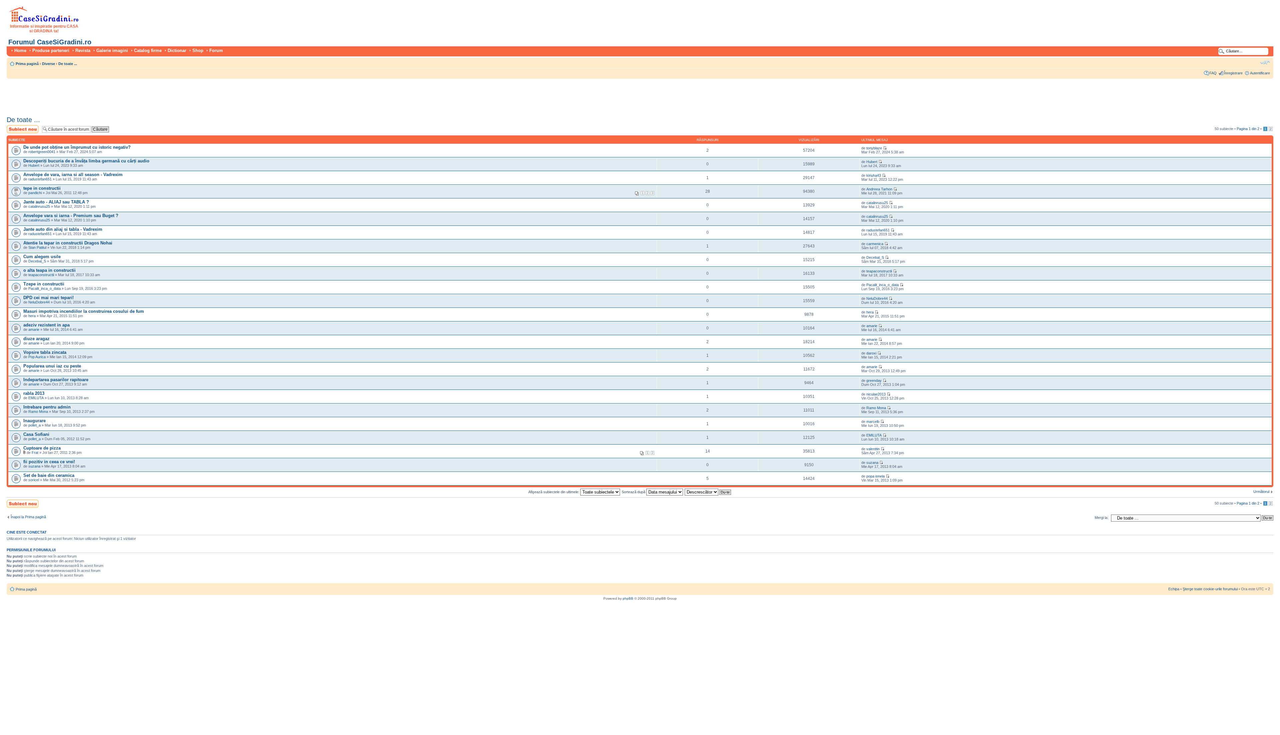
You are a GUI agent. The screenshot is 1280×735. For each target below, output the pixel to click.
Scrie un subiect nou (20, 129)
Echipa (1173, 589)
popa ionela (875, 476)
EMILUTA (36, 398)
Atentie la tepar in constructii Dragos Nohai (67, 242)
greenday (874, 381)
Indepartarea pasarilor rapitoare (55, 379)
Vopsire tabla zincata (44, 352)
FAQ (1213, 73)
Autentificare (1260, 73)
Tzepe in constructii (43, 283)
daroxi (871, 353)
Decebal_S (37, 261)
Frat (35, 453)
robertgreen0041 (41, 152)
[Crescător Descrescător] (708, 492)
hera (32, 316)
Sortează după (634, 492)
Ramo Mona (38, 412)
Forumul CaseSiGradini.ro (49, 42)
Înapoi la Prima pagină (28, 517)
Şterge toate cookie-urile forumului (1210, 589)
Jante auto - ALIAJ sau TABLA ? (56, 201)
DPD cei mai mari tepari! (48, 297)
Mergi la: (1101, 518)
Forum (216, 50)
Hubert (33, 165)
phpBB (628, 598)
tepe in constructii (42, 188)
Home (20, 50)
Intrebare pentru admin (47, 407)
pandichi (35, 193)
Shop (197, 50)
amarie (33, 329)
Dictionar (177, 50)
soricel (33, 480)
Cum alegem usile (42, 256)
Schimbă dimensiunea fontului (1265, 62)
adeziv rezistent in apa (46, 324)
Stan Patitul (37, 247)
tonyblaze (874, 148)
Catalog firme (148, 50)
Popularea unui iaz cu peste (52, 366)
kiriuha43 (873, 175)
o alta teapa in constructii (49, 270)
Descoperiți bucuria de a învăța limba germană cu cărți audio (86, 160)
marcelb (872, 422)
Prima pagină (27, 64)
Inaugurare (34, 420)
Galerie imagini (112, 50)
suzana (34, 466)
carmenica (874, 244)
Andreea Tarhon (879, 189)
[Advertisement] (128, 95)
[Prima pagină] (44, 20)
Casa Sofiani (36, 434)
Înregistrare (1233, 73)
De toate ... (67, 64)
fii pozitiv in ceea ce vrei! (49, 461)
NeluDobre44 (39, 302)
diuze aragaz (36, 338)
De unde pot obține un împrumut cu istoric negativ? (77, 147)
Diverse (48, 64)
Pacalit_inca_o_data (44, 288)
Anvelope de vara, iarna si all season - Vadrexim (73, 174)
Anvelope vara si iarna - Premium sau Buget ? (70, 215)
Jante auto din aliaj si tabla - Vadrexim (62, 229)
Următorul (1261, 492)
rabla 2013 (33, 393)
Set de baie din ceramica (48, 475)
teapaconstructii (41, 275)
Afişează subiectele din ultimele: (554, 492)
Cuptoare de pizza (42, 448)
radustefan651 (40, 179)
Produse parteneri (50, 50)
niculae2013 (876, 394)
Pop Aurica (37, 357)
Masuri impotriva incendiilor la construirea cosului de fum (83, 311)
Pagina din (1248, 129)
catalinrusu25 (39, 206)
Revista (82, 50)
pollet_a (34, 425)
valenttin (873, 449)
